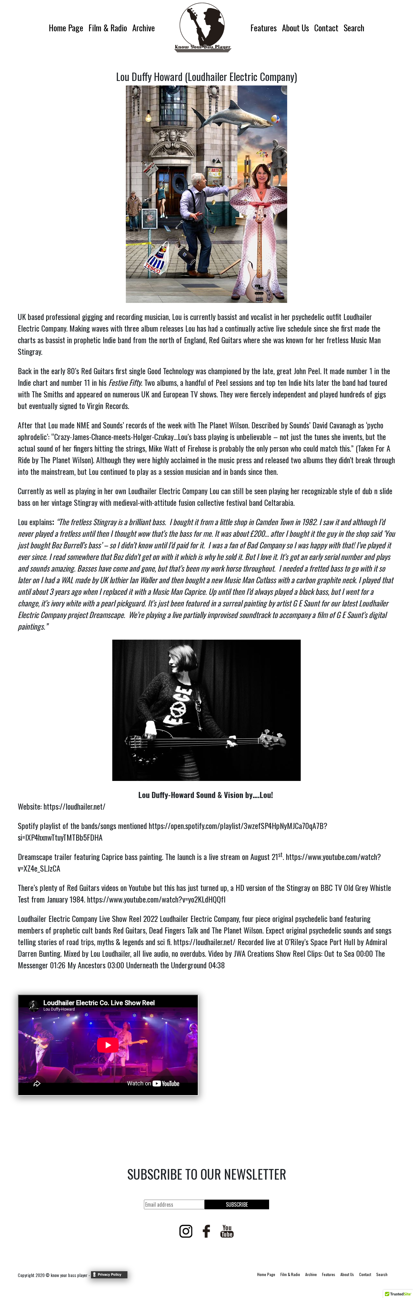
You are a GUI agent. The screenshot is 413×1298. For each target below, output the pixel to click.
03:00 (115, 965)
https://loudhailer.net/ (75, 806)
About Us (295, 27)
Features (263, 27)
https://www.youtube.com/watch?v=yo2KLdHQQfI (156, 899)
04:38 (216, 965)
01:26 (57, 965)
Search (354, 27)
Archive (143, 27)
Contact (326, 27)
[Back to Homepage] (202, 27)
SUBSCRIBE (237, 1204)
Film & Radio (107, 27)
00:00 (364, 953)
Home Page (66, 27)
